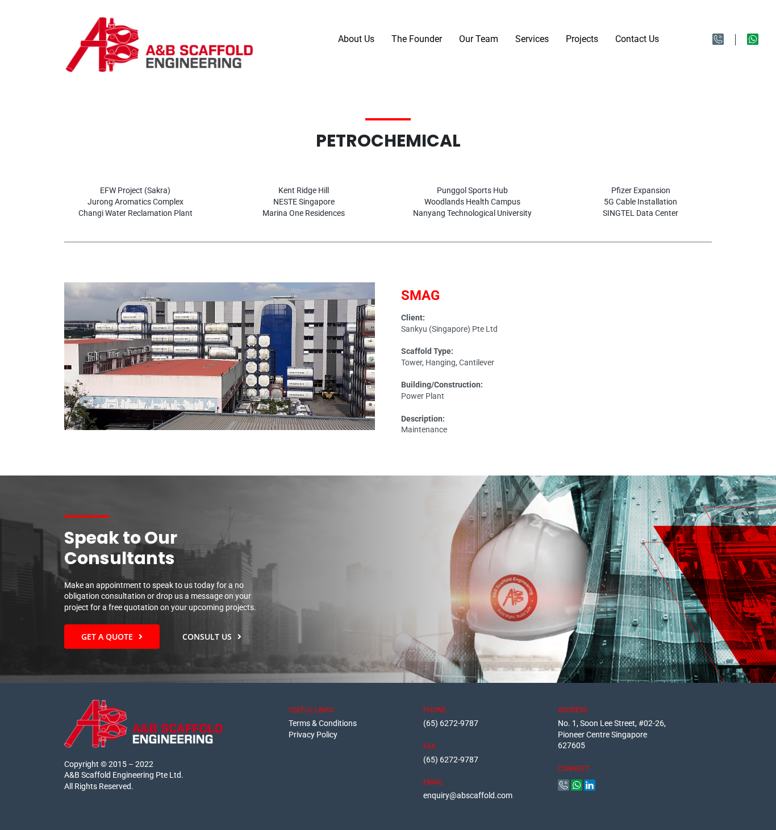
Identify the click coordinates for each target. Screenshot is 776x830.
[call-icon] (718, 37)
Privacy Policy (313, 734)
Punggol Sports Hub (472, 190)
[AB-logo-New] (159, 21)
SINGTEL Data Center (640, 213)
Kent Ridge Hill (303, 190)
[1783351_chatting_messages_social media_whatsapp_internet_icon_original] (752, 37)
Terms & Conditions (323, 723)
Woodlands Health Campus (472, 201)
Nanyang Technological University (472, 213)
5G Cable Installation (640, 201)
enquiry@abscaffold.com (467, 795)
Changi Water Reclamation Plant (135, 213)
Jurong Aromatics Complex (135, 201)
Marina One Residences (303, 213)
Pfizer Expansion (640, 190)
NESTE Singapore (304, 201)
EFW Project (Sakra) (135, 190)
